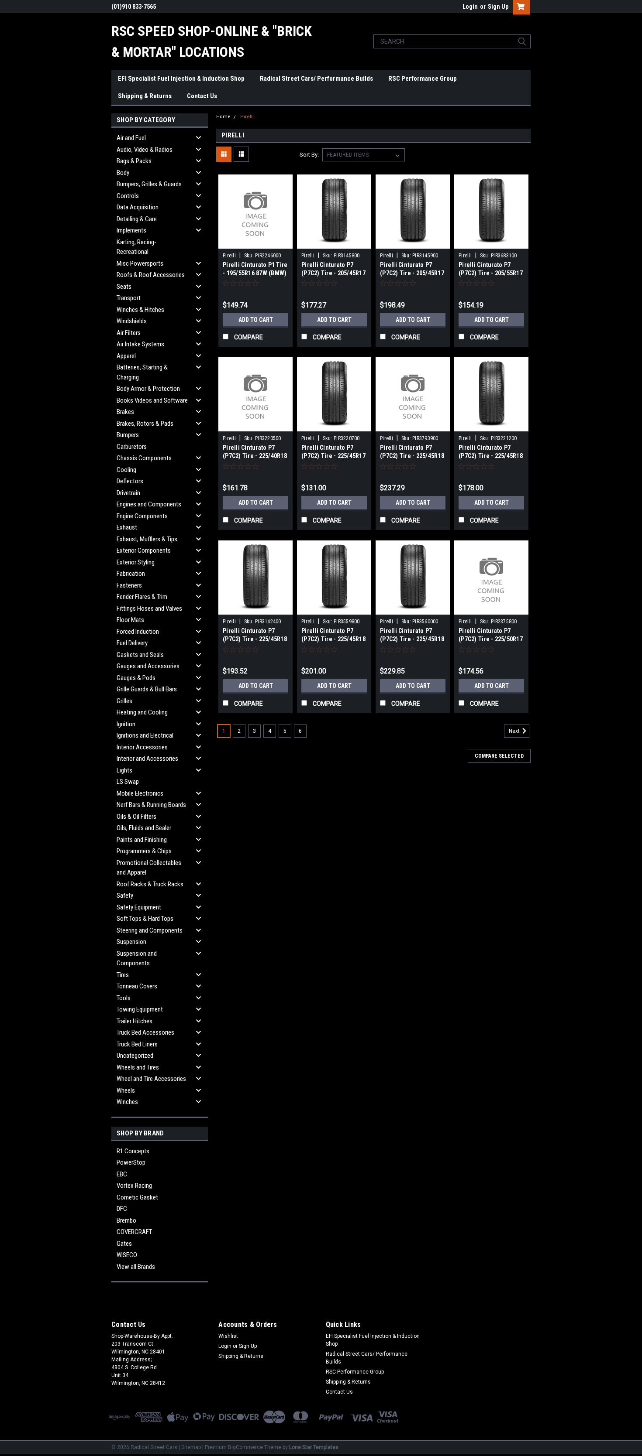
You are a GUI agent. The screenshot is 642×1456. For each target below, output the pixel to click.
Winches (127, 1102)
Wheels (126, 1090)
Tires (123, 975)
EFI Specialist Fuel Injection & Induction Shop (181, 78)
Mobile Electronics (140, 793)
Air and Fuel (131, 138)
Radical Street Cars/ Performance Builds (316, 78)
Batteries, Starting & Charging (142, 372)
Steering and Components (150, 930)
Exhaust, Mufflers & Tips (147, 539)
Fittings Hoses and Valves (149, 608)
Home (223, 117)
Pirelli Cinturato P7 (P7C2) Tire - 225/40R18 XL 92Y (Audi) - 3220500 (255, 456)
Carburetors (132, 447)
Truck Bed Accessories (145, 1032)
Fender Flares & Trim (142, 597)
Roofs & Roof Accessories (151, 275)
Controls (128, 196)
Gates (124, 1244)
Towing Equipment (140, 1009)
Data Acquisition (138, 207)
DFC (122, 1209)
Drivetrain (128, 493)
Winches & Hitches (140, 310)
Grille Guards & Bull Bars (147, 689)
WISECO (127, 1255)
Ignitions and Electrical (145, 735)
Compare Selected (499, 756)
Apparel (126, 356)
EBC (122, 1174)
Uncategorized (135, 1056)
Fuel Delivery (132, 643)
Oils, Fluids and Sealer (144, 828)
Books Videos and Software (152, 400)
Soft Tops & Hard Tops (145, 919)
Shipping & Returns (145, 96)
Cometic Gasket (137, 1197)
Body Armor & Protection (148, 389)
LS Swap (128, 782)
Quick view (255, 242)
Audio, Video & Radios (145, 150)
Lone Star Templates (313, 1447)
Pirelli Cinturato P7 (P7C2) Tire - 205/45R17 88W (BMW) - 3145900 (412, 273)
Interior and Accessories (147, 758)
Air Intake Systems (140, 344)
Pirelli (247, 117)
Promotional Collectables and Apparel (149, 868)
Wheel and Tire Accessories (151, 1079)
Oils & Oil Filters (136, 816)
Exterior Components (144, 550)
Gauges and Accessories (148, 666)
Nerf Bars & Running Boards (151, 805)
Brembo (126, 1220)
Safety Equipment (139, 907)
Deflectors (130, 481)
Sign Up (498, 6)
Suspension (131, 942)
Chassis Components (144, 458)
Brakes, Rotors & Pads (145, 423)
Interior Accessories (142, 747)
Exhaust (127, 527)
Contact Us (202, 96)
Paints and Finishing (142, 840)
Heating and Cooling (142, 712)
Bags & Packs (134, 161)
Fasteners (129, 585)
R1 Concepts (133, 1151)
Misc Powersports (140, 263)
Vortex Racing (134, 1185)
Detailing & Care (137, 219)
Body (123, 173)
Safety (125, 895)
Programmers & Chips (144, 851)
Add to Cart (255, 319)
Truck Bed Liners (137, 1044)
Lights (124, 770)
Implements (131, 230)
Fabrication (131, 574)
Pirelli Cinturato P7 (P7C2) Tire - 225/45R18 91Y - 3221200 (491, 456)
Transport (129, 298)
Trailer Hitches (134, 1021)
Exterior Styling (136, 562)
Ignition (126, 724)
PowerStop (131, 1162)
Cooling (126, 470)
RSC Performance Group (422, 78)
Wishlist (228, 1336)
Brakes (125, 412)
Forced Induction (138, 632)
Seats (124, 287)
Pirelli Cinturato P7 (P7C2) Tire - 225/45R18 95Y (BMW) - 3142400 (255, 639)
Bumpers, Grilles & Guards (149, 184)
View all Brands (136, 1267)
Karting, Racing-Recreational (136, 247)
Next (515, 731)
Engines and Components (149, 504)
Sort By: (309, 154)
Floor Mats (130, 620)
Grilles (124, 701)
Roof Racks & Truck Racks (150, 884)
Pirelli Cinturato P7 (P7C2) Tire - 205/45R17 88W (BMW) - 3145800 (333, 273)
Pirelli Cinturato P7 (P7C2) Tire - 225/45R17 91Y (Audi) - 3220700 (333, 456)
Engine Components (142, 516)
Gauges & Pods (136, 678)
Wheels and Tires (138, 1067)
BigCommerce (245, 1447)
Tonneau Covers (137, 986)
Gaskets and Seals (140, 655)
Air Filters (129, 333)
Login (470, 6)
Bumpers (128, 435)
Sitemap (191, 1447)
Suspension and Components (137, 958)
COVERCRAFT (134, 1232)
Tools (124, 998)
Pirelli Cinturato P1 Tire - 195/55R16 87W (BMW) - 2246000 (255, 273)
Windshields (132, 321)
